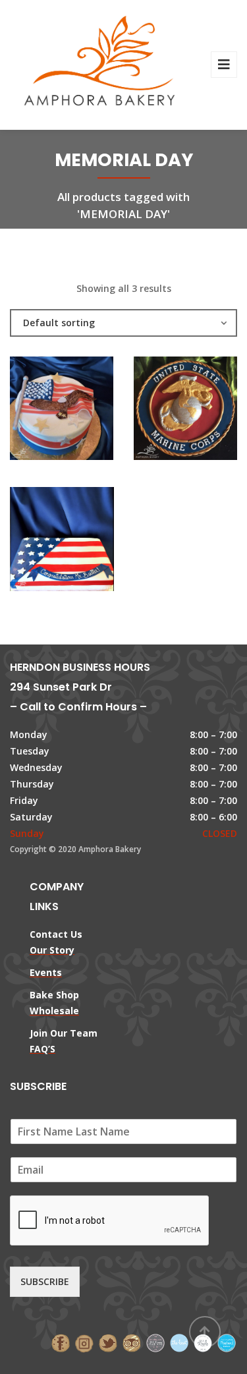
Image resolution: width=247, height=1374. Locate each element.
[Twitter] (108, 1342)
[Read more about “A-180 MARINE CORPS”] (207, 411)
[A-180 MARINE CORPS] (162, 411)
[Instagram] (84, 1342)
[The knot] (179, 1342)
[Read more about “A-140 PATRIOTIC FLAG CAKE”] (84, 411)
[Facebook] (60, 1342)
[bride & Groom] (155, 1342)
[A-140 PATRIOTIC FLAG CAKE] (39, 411)
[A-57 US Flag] (39, 542)
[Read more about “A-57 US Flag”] (84, 542)
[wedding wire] (226, 1342)
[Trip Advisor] (131, 1342)
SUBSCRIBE (44, 1281)
